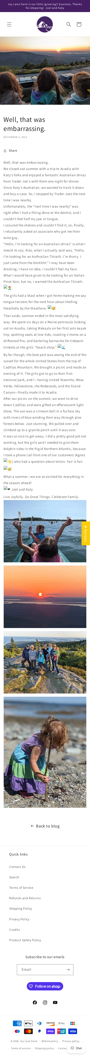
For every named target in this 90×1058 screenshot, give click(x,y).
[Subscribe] (68, 969)
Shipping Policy (20, 908)
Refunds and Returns (25, 898)
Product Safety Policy (25, 940)
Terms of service (20, 1048)
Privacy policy (70, 1041)
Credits (14, 930)
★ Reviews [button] (86, 533)
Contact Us (17, 867)
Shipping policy (44, 1048)
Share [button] (13, 150)
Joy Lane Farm (28, 1041)
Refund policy (50, 1041)
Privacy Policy (19, 919)
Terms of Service (21, 887)
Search (14, 877)
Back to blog (48, 826)
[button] (9, 24)
